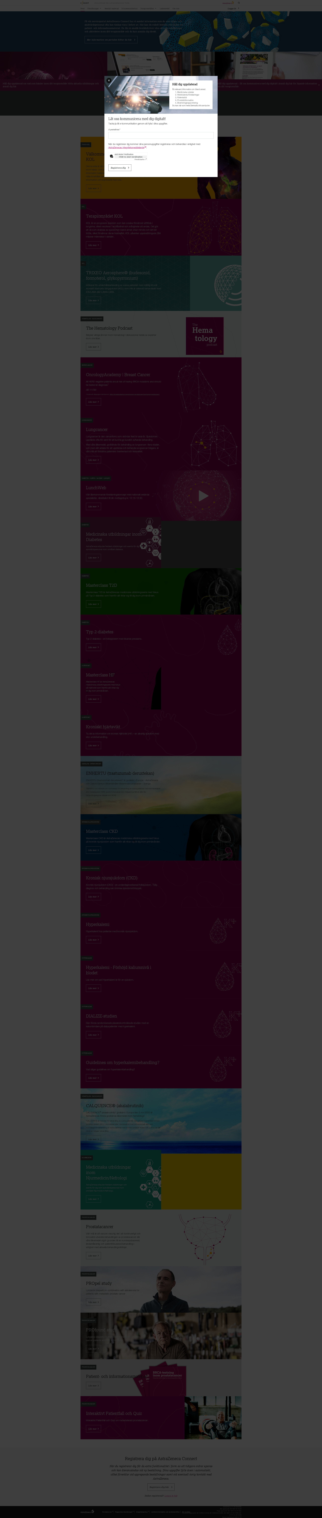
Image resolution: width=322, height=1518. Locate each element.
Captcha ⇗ (140, 159)
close (108, 80)
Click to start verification (131, 157)
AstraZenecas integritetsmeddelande (126, 148)
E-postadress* (114, 130)
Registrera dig (118, 167)
